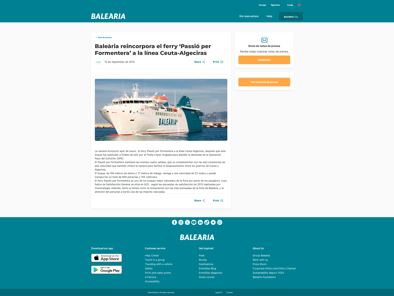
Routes (203, 259)
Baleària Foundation (264, 277)
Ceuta (98, 62)
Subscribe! (264, 59)
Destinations (206, 264)
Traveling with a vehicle (158, 264)
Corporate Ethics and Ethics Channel (274, 268)
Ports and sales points (158, 272)
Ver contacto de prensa (264, 82)
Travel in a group (155, 259)
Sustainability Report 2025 (268, 272)
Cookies (229, 292)
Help (269, 16)
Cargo (290, 5)
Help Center (152, 255)
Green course (206, 277)
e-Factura (150, 277)
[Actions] (299, 5)
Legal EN (219, 292)
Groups (262, 5)
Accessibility (152, 281)
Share (197, 61)
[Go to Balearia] (109, 16)
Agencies (275, 5)
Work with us (260, 259)
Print (216, 61)
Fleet (202, 255)
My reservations (249, 16)
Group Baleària (261, 255)
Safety (149, 268)
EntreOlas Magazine (210, 272)
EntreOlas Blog (207, 268)
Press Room (260, 264)
